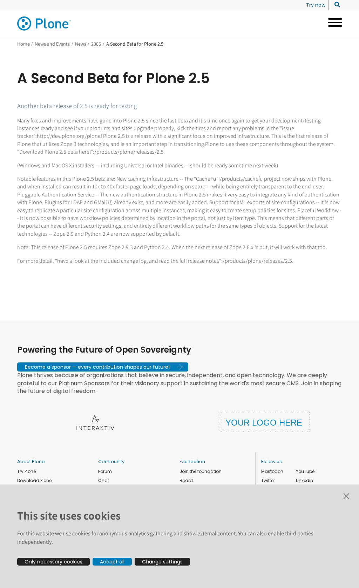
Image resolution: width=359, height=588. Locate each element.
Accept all (112, 561)
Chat (103, 480)
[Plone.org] (44, 23)
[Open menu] (332, 23)
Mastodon (272, 471)
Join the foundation (201, 471)
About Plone (31, 461)
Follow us (271, 461)
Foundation (192, 461)
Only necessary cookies (53, 561)
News (80, 43)
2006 (96, 43)
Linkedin (304, 480)
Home (23, 43)
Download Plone (34, 480)
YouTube (305, 471)
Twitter (268, 480)
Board (186, 480)
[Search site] (335, 4)
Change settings (162, 561)
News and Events (52, 43)
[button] (102, 367)
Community (111, 461)
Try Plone (26, 471)
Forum (105, 471)
